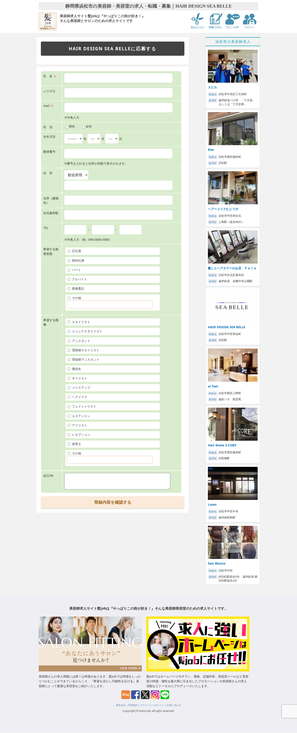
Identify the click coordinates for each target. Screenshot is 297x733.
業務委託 (77, 288)
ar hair (213, 386)
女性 (89, 126)
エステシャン (80, 416)
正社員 (76, 251)
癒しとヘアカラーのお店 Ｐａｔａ (232, 268)
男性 (72, 126)
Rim (211, 150)
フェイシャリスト (83, 406)
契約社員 (77, 260)
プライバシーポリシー (152, 705)
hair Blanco (216, 563)
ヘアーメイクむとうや (223, 209)
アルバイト (79, 279)
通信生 (76, 369)
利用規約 (133, 705)
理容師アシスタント (85, 359)
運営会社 (120, 705)
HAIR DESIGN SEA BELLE (226, 327)
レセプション (80, 434)
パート (76, 270)
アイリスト (79, 425)
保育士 (76, 444)
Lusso (212, 504)
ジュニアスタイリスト (86, 331)
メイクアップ (80, 387)
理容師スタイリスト (85, 350)
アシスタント (80, 341)
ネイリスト (79, 378)
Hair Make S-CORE (222, 445)
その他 (76, 298)
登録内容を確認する (112, 502)
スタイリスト (80, 322)
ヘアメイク (79, 397)
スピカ (212, 87)
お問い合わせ (174, 705)
